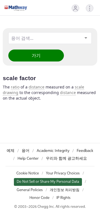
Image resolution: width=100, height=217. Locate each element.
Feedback (85, 151)
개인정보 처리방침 (64, 190)
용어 (25, 151)
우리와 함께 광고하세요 (66, 159)
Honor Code (39, 198)
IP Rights (63, 198)
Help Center (28, 159)
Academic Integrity (53, 151)
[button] (75, 8)
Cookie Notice (27, 173)
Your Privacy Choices (63, 173)
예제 (10, 151)
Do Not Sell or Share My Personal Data (48, 182)
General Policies (30, 190)
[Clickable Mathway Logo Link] (15, 8)
